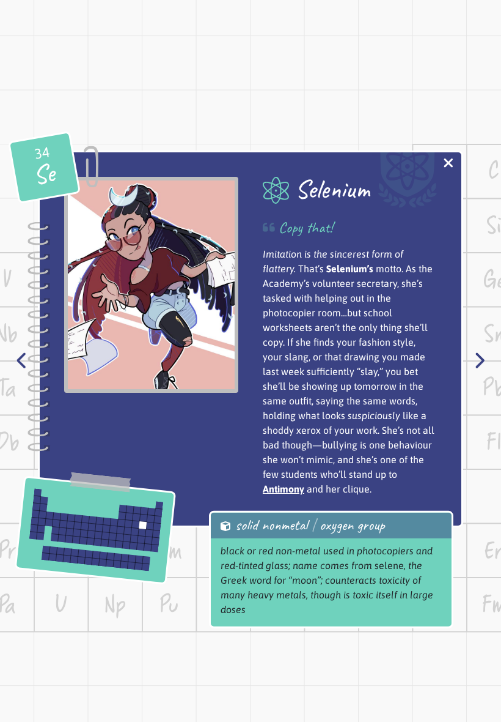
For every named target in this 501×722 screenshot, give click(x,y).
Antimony (283, 488)
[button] (448, 164)
